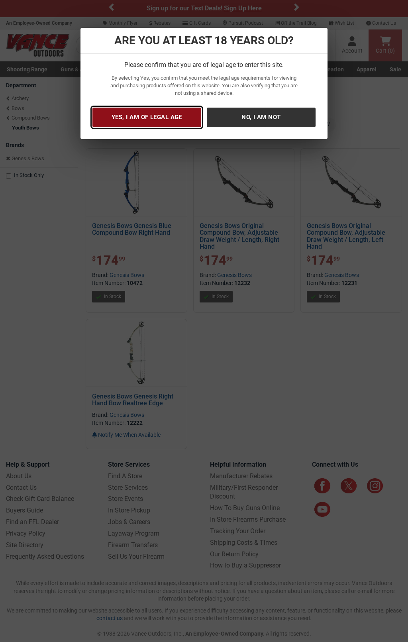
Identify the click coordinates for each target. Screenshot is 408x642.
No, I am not (260, 117)
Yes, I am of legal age (147, 117)
